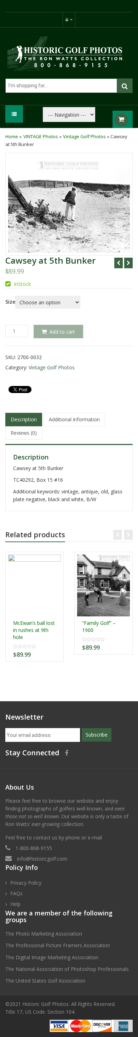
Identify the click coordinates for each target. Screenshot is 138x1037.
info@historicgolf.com (42, 858)
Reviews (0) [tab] (24, 432)
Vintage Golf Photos (84, 136)
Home (11, 136)
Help (15, 904)
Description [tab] (24, 419)
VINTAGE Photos (40, 136)
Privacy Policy (25, 882)
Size (10, 301)
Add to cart (62, 331)
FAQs (16, 893)
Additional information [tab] (74, 419)
